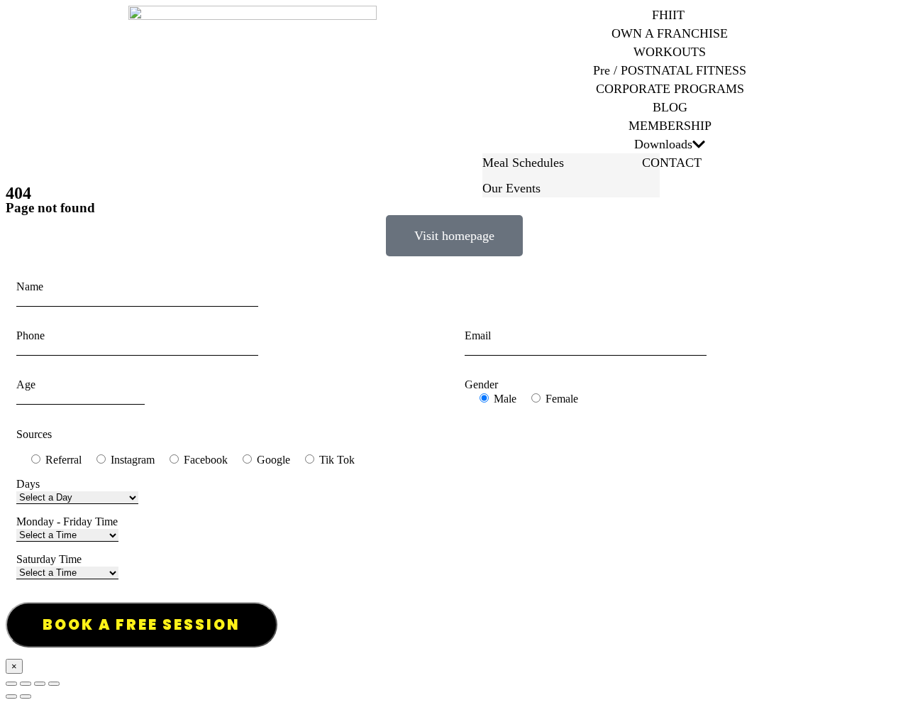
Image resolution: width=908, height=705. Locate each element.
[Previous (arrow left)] (11, 696)
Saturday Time (49, 559)
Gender (481, 384)
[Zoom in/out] (54, 684)
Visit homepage (454, 236)
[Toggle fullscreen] (39, 684)
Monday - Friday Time (67, 521)
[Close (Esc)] (11, 684)
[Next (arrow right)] (25, 696)
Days (28, 484)
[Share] (25, 684)
